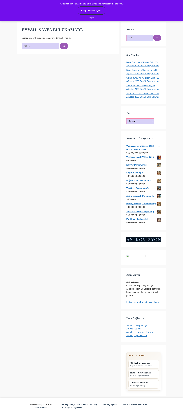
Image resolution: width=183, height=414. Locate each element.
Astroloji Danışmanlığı (136, 325)
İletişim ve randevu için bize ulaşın (142, 302)
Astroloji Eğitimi (133, 329)
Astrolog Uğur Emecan (136, 335)
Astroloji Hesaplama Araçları (139, 332)
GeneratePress (40, 407)
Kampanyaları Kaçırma (91, 10)
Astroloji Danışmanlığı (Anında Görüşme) (79, 404)
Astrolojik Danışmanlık (72, 407)
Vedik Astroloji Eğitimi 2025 (135, 404)
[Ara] (64, 46)
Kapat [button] (91, 17)
